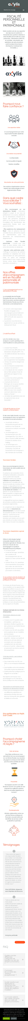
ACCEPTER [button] (6, 1018)
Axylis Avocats (14, 415)
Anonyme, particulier (11, 935)
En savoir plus (21, 1018)
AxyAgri (18, 539)
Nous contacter (20, 267)
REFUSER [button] (14, 1018)
